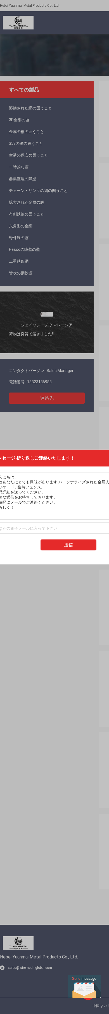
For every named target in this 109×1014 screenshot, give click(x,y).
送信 (68, 544)
